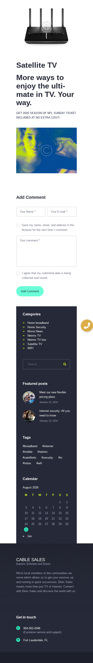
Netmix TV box (36, 339)
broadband (30, 446)
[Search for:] (46, 364)
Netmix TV (34, 335)
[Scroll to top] (86, 654)
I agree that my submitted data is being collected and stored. (46, 275)
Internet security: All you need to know (54, 413)
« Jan (28, 536)
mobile (28, 451)
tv (61, 457)
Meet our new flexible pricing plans (52, 394)
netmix (43, 451)
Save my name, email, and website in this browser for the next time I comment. (48, 227)
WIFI (30, 348)
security (48, 457)
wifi (40, 463)
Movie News (35, 331)
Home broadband (38, 322)
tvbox (27, 463)
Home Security (36, 327)
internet (48, 446)
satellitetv (30, 457)
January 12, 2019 (48, 402)
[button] (87, 325)
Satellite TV (34, 344)
